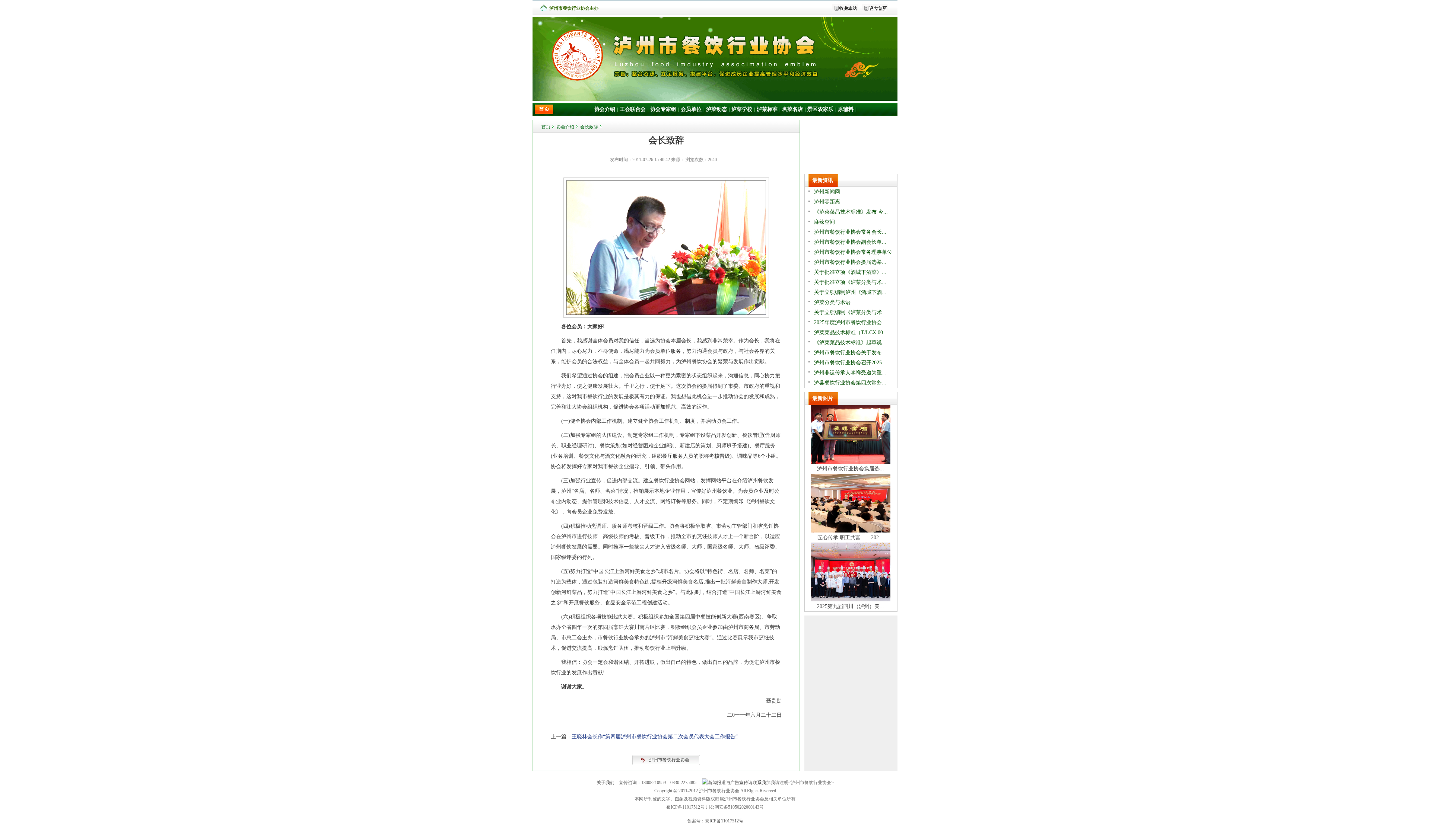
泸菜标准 (767, 109)
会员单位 (691, 109)
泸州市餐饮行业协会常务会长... (850, 232)
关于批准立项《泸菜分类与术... (850, 282)
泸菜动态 (716, 109)
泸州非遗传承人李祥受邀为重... (850, 372)
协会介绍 (604, 109)
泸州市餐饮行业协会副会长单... (850, 242)
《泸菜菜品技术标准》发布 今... (851, 212)
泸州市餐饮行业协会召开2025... (850, 362)
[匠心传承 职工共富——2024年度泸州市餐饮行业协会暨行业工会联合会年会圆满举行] (850, 531)
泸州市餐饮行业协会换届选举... (850, 262)
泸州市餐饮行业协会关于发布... (850, 352)
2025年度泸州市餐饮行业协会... (850, 322)
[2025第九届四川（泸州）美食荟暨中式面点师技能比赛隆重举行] (850, 599)
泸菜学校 (741, 109)
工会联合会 (633, 109)
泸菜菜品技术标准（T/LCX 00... (850, 332)
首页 (545, 126)
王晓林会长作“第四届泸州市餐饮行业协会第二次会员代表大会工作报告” (655, 736)
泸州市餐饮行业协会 (669, 759)
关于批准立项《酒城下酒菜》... (850, 272)
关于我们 (605, 782)
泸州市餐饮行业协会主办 (573, 8)
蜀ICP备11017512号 (724, 821)
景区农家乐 (820, 109)
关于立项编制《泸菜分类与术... (850, 312)
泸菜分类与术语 (832, 302)
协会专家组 (663, 109)
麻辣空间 (824, 222)
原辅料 (846, 109)
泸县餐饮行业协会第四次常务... (850, 383)
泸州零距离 (827, 202)
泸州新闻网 (827, 192)
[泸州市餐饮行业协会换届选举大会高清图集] (850, 462)
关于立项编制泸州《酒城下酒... (850, 292)
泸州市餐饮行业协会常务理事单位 (853, 252)
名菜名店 (792, 109)
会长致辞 (589, 126)
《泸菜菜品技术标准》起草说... (850, 342)
